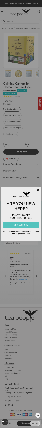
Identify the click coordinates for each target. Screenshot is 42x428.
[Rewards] (5, 422)
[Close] (38, 190)
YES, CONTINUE (21, 225)
